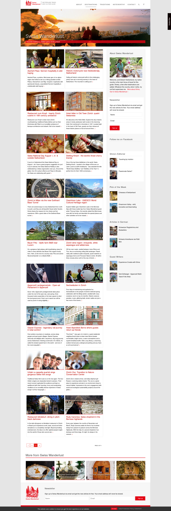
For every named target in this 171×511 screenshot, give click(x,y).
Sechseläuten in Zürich (76, 285)
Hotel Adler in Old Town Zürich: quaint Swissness (82, 114)
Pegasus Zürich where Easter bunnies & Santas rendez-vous (70, 475)
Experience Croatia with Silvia (129, 262)
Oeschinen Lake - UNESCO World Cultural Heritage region (81, 201)
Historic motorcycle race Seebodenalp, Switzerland (83, 71)
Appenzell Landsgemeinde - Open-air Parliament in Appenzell (44, 286)
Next (142, 468)
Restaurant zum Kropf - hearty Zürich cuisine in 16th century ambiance (44, 114)
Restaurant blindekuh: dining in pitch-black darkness (44, 417)
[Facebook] (143, 4)
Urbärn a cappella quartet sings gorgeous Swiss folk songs (41, 373)
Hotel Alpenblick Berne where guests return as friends (82, 328)
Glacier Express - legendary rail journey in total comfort (45, 328)
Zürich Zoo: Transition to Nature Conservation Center (80, 373)
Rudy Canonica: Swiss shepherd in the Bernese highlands (83, 417)
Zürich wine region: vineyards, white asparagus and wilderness (82, 243)
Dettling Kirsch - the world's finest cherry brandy (84, 156)
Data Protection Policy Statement (130, 509)
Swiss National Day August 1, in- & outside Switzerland (43, 156)
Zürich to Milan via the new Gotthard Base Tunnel (43, 201)
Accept (114, 509)
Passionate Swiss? (125, 171)
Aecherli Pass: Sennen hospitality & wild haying (45, 71)
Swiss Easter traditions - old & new (39, 475)
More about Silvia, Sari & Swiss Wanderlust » (125, 90)
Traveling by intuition (126, 159)
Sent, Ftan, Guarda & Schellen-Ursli (100, 475)
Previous (29, 468)
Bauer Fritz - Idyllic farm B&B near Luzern (42, 243)
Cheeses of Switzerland (127, 192)
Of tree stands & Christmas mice (130, 474)
